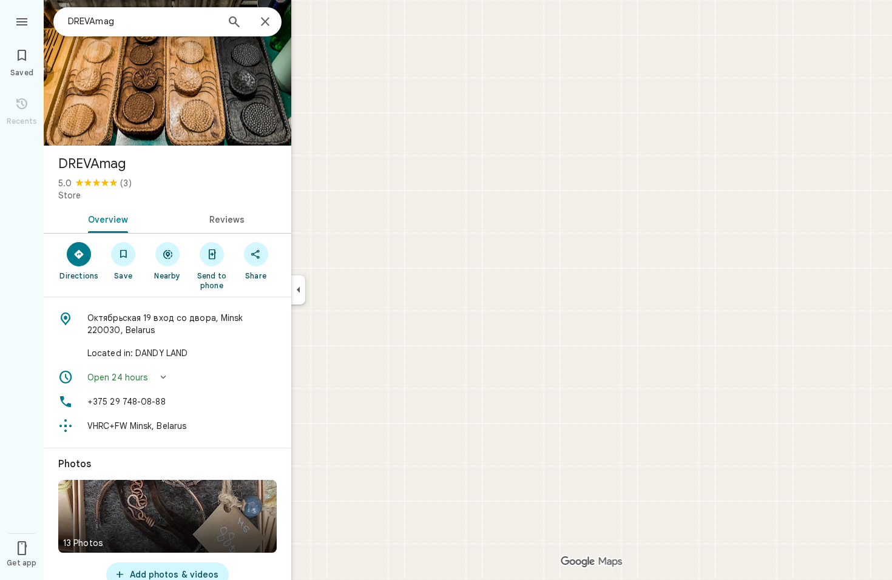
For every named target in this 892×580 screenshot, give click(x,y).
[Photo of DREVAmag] (167, 73)
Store (69, 195)
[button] (167, 377)
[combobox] (142, 21)
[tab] (105, 218)
